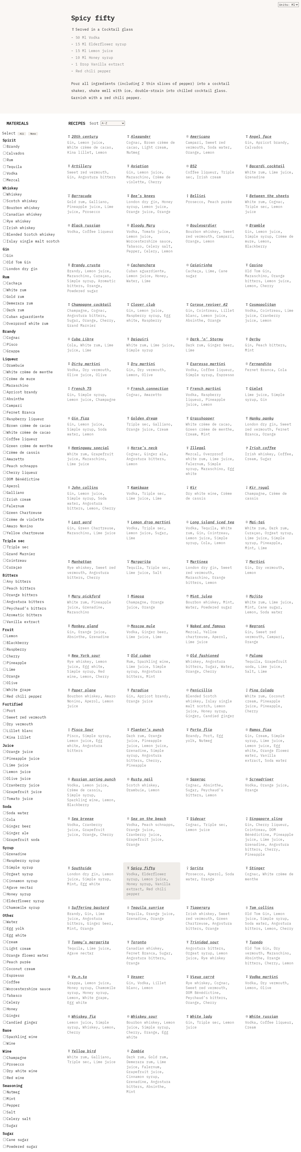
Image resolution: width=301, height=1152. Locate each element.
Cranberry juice (23, 785)
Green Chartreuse (24, 512)
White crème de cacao (29, 432)
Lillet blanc (20, 730)
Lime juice (18, 765)
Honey (12, 1009)
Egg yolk (15, 928)
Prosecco (15, 1064)
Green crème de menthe (30, 446)
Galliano (15, 492)
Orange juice (20, 751)
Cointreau (16, 560)
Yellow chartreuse (25, 533)
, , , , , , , (91, 278)
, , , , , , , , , (269, 836)
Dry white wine (22, 1071)
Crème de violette (25, 519)
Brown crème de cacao (29, 425)
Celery (13, 1002)
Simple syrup (20, 867)
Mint (11, 1098)
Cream (12, 942)
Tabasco (14, 995)
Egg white (16, 935)
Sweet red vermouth (26, 717)
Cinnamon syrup (22, 881)
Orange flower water (27, 955)
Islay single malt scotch (33, 241)
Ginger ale (18, 833)
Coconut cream (21, 969)
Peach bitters (21, 588)
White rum (16, 290)
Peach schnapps (22, 466)
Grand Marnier (21, 554)
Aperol (13, 486)
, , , (150, 144)
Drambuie (15, 365)
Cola (11, 819)
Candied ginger (22, 1022)
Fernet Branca (21, 412)
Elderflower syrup (25, 901)
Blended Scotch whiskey (31, 234)
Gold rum (15, 296)
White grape (19, 689)
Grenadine (16, 854)
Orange (13, 676)
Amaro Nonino (20, 526)
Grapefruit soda (23, 839)
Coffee (13, 982)
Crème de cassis (23, 452)
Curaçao (14, 567)
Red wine (15, 1077)
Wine (11, 1043)
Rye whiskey (19, 221)
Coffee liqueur (22, 439)
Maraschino (18, 385)
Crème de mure (21, 379)
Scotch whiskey (22, 201)
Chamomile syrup (23, 907)
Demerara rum (20, 303)
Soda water (18, 813)
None (33, 133)
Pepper (13, 1105)
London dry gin (22, 269)
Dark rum (15, 310)
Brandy (13, 146)
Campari (14, 405)
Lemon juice (19, 771)
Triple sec (18, 547)
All (22, 133)
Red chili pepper (24, 696)
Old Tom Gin (19, 262)
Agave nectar (20, 887)
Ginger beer (19, 826)
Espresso (15, 975)
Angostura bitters (25, 601)
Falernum (15, 506)
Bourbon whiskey (23, 207)
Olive (12, 683)
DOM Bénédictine (23, 479)
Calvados (15, 153)
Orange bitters (22, 595)
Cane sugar (18, 1139)
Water (12, 922)
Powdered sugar (22, 1146)
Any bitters (19, 581)
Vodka (12, 173)
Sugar (12, 1125)
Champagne (16, 1057)
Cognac (13, 337)
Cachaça (14, 283)
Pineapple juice (23, 758)
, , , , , (269, 235)
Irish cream (19, 499)
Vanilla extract (23, 622)
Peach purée (19, 962)
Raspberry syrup (23, 860)
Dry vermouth (20, 724)
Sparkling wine (22, 1036)
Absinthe (15, 399)
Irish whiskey (21, 228)
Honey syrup (19, 894)
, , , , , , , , (149, 238)
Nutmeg (13, 1092)
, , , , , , (91, 315)
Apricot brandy (22, 392)
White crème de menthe (30, 372)
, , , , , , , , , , (148, 1071)
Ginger (13, 1015)
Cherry (13, 656)
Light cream (19, 948)
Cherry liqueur (22, 472)
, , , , (90, 144)
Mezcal (13, 180)
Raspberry (16, 649)
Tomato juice (20, 798)
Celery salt (19, 1119)
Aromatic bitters (24, 615)
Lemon (12, 636)
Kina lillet (19, 737)
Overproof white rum (27, 323)
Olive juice (19, 778)
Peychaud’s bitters (26, 608)
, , (267, 142)
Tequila (14, 166)
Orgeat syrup (20, 874)
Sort (94, 123)
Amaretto (15, 459)
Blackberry (18, 642)
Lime (11, 669)
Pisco (12, 344)
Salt (11, 1112)
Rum (10, 160)
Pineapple (16, 663)
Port (11, 710)
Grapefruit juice (24, 792)
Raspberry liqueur (25, 419)
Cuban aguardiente (25, 316)
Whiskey (14, 194)
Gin (10, 255)
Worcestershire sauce (29, 989)
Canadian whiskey (24, 214)
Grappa (13, 351)
